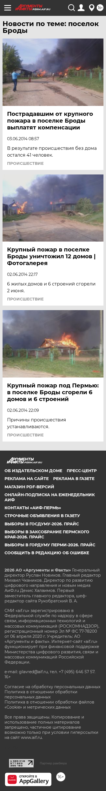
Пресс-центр (82, 470)
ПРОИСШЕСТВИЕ (25, 163)
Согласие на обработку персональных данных (52, 686)
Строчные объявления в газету (42, 515)
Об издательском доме (33, 470)
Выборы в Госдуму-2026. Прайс (42, 523)
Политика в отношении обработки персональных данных (41, 694)
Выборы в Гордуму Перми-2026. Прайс (50, 544)
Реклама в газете (73, 478)
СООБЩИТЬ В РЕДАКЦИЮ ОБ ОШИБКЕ (47, 552)
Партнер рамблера (53, 763)
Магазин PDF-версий (29, 486)
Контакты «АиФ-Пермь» (33, 507)
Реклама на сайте (27, 478)
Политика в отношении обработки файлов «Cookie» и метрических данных (49, 705)
